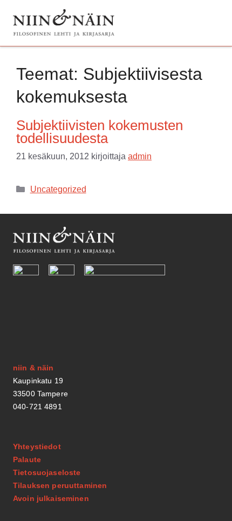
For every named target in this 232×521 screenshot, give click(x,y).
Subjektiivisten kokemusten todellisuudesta (99, 131)
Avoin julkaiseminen (51, 498)
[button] (206, 23)
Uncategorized (58, 189)
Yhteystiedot (37, 446)
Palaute (27, 459)
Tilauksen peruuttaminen (60, 485)
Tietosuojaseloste (46, 472)
